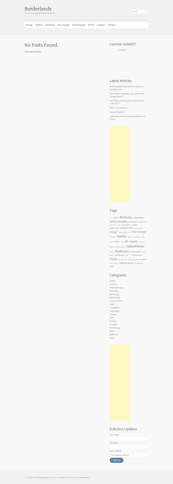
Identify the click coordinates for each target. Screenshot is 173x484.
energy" (114, 232)
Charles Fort (113, 225)
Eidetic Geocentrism (118, 108)
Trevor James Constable (137, 259)
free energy (139, 232)
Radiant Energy (120, 247)
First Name (114, 435)
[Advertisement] (120, 164)
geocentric (113, 237)
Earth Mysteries (138, 228)
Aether (39, 25)
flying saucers (127, 232)
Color (112, 304)
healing (130, 237)
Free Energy (78, 25)
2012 (111, 218)
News (112, 331)
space (127, 255)
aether (115, 218)
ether (120, 232)
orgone (133, 241)
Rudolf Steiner (135, 252)
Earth (91, 25)
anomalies (138, 217)
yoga (111, 266)
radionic (112, 252)
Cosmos (101, 25)
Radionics (122, 251)
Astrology (114, 291)
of (126, 241)
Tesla (113, 259)
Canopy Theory (116, 301)
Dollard (123, 228)
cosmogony (125, 225)
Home (29, 25)
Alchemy (50, 25)
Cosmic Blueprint (117, 112)
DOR (131, 228)
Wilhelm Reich (126, 263)
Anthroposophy (119, 221)
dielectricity (114, 228)
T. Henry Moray (136, 255)
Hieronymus (136, 237)
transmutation (122, 259)
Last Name (114, 443)
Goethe (122, 236)
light (122, 242)
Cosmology (114, 311)
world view (139, 263)
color (119, 225)
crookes (134, 225)
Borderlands (38, 9)
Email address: (116, 451)
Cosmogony (115, 308)
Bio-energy (63, 25)
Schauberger (119, 255)
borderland (133, 222)
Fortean (113, 321)
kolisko (117, 242)
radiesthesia (135, 246)
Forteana (113, 324)
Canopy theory (143, 222)
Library (112, 25)
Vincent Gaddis (114, 263)
